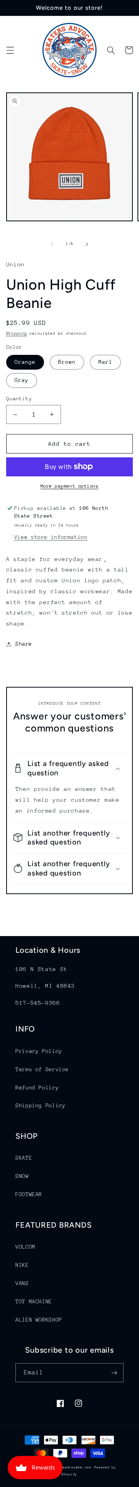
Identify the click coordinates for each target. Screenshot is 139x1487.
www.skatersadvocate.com (66, 1467)
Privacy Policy (38, 1051)
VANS (22, 1283)
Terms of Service (42, 1069)
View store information (51, 537)
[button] (10, 50)
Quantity (19, 398)
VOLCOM (25, 1247)
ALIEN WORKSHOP (38, 1320)
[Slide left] (52, 244)
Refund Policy (37, 1087)
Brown (67, 362)
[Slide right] (86, 244)
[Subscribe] (114, 1372)
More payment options (70, 486)
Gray (22, 380)
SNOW (22, 1176)
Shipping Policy (40, 1105)
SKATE (23, 1158)
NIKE (22, 1265)
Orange (25, 362)
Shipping (16, 333)
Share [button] (23, 644)
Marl (105, 362)
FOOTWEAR (28, 1194)
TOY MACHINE (33, 1301)
